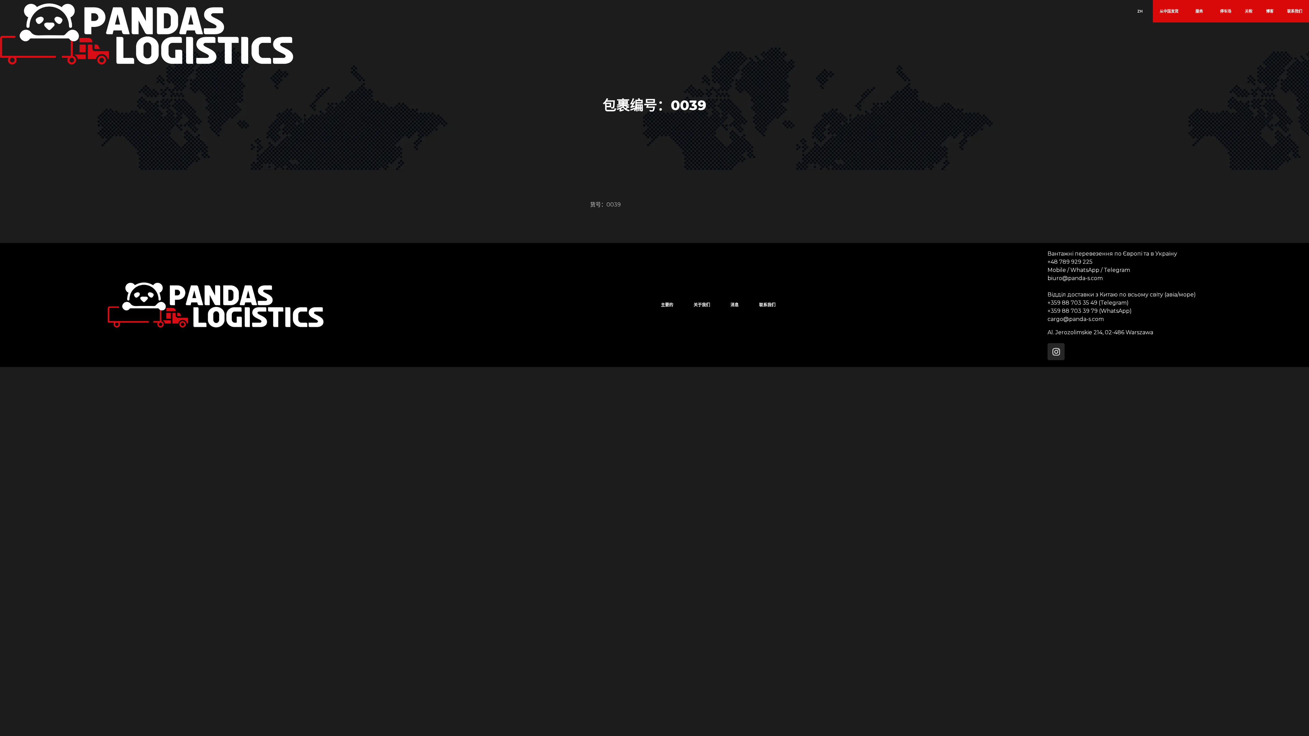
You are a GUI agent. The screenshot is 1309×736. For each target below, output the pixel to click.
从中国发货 (1169, 11)
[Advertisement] (204, 414)
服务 (1199, 11)
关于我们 (702, 304)
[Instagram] (1056, 351)
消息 (735, 304)
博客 (1270, 11)
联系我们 (1294, 11)
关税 (1248, 11)
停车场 (1225, 11)
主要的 (667, 304)
